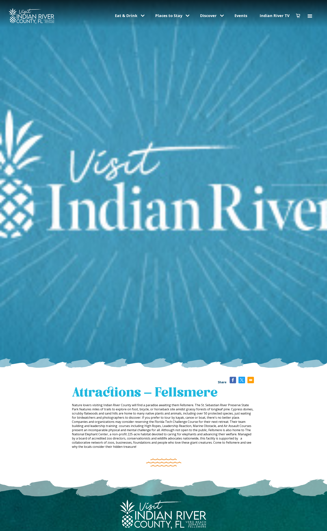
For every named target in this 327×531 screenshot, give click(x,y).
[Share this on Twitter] (241, 380)
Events (241, 15)
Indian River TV (275, 15)
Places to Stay (168, 15)
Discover (208, 15)
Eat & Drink (126, 15)
